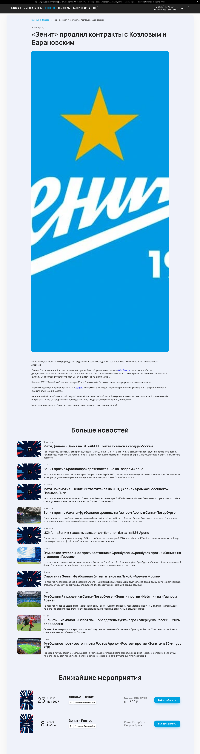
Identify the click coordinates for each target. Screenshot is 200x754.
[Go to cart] (187, 8)
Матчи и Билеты (33, 8)
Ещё (95, 8)
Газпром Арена (81, 8)
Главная (16, 8)
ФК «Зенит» (64, 8)
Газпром (79, 387)
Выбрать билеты (167, 700)
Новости (50, 8)
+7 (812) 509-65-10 (166, 7)
